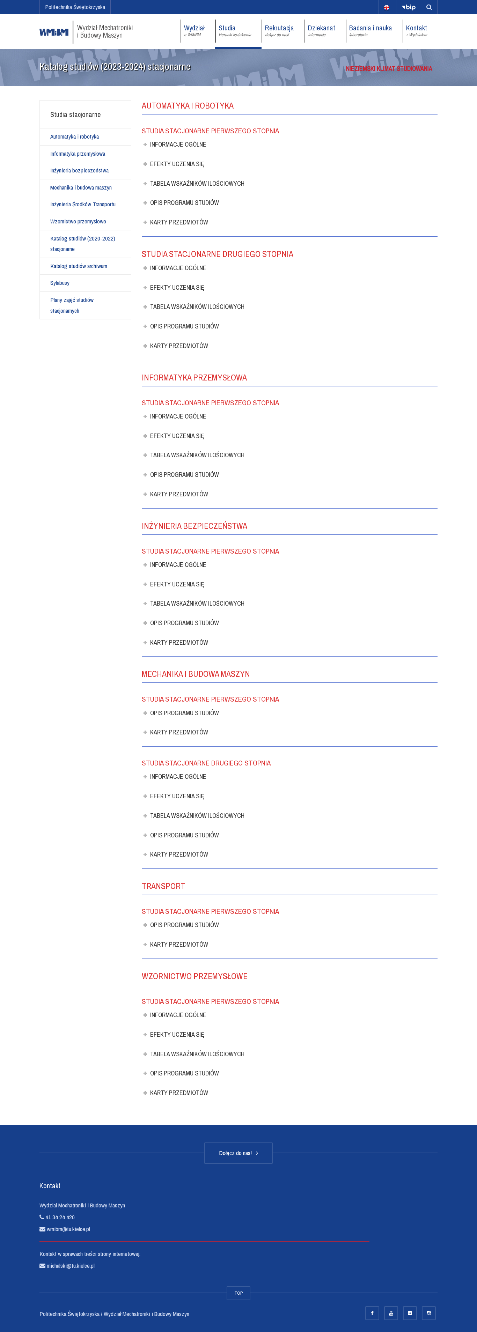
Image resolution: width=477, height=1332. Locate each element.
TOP (238, 1293)
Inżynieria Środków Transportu (83, 204)
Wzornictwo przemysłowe (78, 221)
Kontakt (416, 30)
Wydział (194, 30)
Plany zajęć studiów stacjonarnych (72, 305)
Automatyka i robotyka (74, 136)
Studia (235, 30)
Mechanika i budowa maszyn (81, 187)
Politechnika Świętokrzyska (75, 7)
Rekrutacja (279, 30)
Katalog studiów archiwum (78, 266)
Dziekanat (321, 30)
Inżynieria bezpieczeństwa (79, 170)
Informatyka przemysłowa (77, 153)
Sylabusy (59, 283)
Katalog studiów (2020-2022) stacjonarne (82, 243)
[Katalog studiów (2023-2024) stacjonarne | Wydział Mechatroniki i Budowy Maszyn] (86, 31)
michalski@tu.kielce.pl (70, 1265)
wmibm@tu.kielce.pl (67, 1229)
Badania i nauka (370, 30)
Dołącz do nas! (237, 1153)
